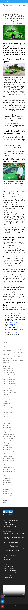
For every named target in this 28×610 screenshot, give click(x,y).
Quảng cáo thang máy (8, 462)
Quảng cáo (19, 23)
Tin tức (4, 489)
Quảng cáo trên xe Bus (8, 471)
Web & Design (6, 500)
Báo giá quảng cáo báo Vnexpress (12, 572)
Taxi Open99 (6, 100)
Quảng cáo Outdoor (7, 454)
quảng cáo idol (6, 445)
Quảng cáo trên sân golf (8, 465)
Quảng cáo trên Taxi (7, 467)
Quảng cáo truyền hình (8, 473)
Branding (5, 401)
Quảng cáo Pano (7, 456)
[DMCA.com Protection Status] (8, 515)
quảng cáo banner (7, 432)
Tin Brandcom (6, 487)
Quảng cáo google (7, 443)
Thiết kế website (7, 484)
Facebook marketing (7, 410)
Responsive (5, 478)
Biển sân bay (6, 399)
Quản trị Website (7, 423)
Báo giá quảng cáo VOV (8, 388)
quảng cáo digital (7, 438)
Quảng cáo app (6, 429)
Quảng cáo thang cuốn (8, 460)
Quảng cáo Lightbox (7, 449)
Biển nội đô (5, 394)
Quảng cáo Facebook (8, 440)
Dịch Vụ (4, 405)
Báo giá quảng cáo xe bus (10, 570)
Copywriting (6, 403)
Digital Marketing (7, 407)
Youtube (5, 502)
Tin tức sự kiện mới (7, 493)
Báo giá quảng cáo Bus (8, 379)
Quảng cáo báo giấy (7, 436)
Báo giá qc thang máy (8, 374)
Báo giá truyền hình (7, 390)
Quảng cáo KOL (6, 447)
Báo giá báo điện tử (7, 370)
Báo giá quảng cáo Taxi (8, 385)
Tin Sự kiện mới (7, 564)
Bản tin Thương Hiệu (8, 368)
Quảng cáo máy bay (7, 451)
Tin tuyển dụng (6, 495)
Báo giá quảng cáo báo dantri (11, 575)
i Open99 (15, 258)
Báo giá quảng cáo (7, 377)
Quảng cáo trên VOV (7, 469)
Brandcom (17, 608)
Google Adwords (7, 412)
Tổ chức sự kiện (6, 498)
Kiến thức (5, 418)
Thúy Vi (6, 23)
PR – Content (6, 421)
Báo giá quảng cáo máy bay (9, 381)
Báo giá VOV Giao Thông (9, 566)
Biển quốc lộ (6, 396)
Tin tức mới (5, 491)
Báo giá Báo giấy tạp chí (8, 372)
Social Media (6, 480)
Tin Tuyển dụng (7, 557)
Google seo (5, 414)
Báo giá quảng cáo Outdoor (9, 383)
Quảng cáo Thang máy (9, 577)
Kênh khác (5, 416)
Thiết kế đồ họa (6, 482)
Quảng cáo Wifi (6, 476)
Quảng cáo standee (7, 458)
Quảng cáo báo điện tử (8, 434)
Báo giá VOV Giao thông (8, 392)
